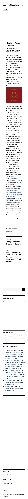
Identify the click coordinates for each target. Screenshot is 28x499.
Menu (5, 9)
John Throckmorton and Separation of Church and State (14, 382)
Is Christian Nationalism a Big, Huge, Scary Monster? (11, 336)
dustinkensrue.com (11, 178)
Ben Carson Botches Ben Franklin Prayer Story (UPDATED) (12, 340)
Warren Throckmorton (13, 5)
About (5, 490)
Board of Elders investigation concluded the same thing (13, 190)
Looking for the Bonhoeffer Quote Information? (10, 337)
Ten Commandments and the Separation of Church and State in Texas (13, 335)
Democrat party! (9, 350)
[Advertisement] (13, 26)
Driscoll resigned (17, 194)
